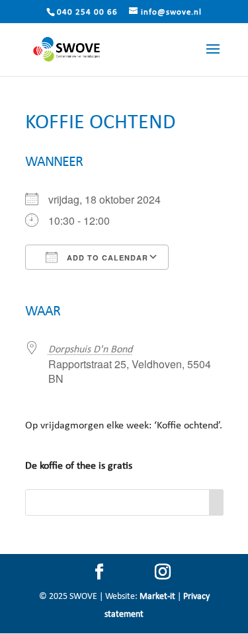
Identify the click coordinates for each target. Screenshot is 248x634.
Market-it (157, 597)
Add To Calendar (106, 257)
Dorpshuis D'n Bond (90, 349)
